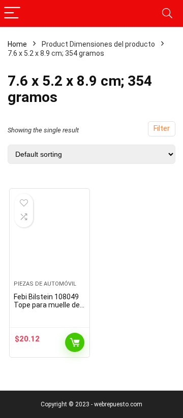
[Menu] (12, 13)
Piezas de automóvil (45, 284)
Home (17, 44)
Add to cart (74, 342)
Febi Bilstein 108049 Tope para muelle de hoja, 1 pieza (47, 305)
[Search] (167, 13)
